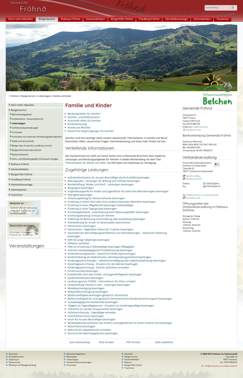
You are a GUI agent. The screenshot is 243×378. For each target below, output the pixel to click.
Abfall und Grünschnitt (23, 141)
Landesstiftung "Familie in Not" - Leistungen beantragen (99, 284)
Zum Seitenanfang (80, 342)
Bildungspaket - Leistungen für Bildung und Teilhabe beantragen (104, 180)
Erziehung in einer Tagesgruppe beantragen (92, 208)
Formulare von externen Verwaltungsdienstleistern (37, 136)
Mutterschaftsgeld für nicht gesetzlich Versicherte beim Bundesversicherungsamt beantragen (120, 298)
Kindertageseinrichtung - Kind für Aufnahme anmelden (98, 267)
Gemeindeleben (95, 19)
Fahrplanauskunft (194, 178)
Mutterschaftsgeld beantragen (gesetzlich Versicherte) (98, 295)
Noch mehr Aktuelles (20, 19)
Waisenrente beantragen (81, 326)
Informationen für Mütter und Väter (86, 162)
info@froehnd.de (200, 126)
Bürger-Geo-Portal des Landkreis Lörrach (32, 145)
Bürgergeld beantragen (81, 187)
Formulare (17, 132)
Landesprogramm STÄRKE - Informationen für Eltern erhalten (102, 281)
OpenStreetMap (193, 176)
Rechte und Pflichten (79, 127)
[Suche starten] (233, 7)
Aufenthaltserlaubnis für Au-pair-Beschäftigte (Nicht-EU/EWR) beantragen (109, 177)
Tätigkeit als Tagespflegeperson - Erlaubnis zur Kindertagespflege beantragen (111, 305)
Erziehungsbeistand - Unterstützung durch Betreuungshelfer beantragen (108, 212)
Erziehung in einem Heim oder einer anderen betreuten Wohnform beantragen (112, 201)
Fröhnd (14, 96)
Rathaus (128, 362)
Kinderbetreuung (77, 124)
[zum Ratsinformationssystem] (24, 238)
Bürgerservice (47, 19)
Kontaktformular (193, 129)
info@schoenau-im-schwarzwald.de (202, 195)
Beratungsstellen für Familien (84, 113)
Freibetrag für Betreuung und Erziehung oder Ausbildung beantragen (106, 219)
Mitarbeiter (72, 356)
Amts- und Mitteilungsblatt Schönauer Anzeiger (35, 159)
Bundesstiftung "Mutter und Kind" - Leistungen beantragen (101, 184)
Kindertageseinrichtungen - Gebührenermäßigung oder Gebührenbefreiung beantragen (117, 260)
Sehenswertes (202, 19)
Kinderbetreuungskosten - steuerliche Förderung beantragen (102, 253)
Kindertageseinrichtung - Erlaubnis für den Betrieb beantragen (103, 264)
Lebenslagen (44, 96)
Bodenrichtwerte (20, 154)
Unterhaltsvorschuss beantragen (86, 316)
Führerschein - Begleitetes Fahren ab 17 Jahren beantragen (100, 229)
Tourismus (223, 19)
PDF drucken (134, 342)
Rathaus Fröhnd (70, 19)
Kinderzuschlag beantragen (83, 270)
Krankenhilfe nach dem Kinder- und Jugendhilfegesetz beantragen (105, 274)
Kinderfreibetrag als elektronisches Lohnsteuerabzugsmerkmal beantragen (109, 257)
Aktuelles (128, 353)
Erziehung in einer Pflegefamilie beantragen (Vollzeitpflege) (100, 205)
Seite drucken (106, 342)
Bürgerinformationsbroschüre (26, 150)
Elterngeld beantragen (80, 194)
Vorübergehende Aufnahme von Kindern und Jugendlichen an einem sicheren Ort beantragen (120, 322)
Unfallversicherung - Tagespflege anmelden (92, 312)
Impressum (14, 359)
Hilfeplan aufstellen (78, 243)
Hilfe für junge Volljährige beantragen (89, 239)
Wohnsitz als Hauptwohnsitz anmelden (89, 329)
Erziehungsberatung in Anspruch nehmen (91, 215)
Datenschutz (14, 362)
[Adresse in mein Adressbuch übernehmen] (217, 166)
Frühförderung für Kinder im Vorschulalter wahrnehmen (99, 222)
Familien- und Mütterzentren (84, 117)
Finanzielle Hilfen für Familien (84, 120)
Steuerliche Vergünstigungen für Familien (91, 131)
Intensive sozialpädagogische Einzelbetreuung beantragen (100, 250)
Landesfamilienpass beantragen (85, 277)
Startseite (13, 353)
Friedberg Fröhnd (149, 19)
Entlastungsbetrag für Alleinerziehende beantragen (96, 198)
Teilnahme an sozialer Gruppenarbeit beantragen (95, 309)
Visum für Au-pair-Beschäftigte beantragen (91, 319)
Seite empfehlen (164, 342)
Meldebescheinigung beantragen (86, 288)
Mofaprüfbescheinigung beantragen (88, 291)
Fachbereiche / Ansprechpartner (27, 119)
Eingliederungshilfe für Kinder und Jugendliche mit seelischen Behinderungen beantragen (118, 191)
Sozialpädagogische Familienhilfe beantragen (93, 302)
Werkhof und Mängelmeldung (22, 365)
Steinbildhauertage (176, 19)
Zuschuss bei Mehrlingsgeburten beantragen (93, 333)
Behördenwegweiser (22, 114)
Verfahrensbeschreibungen (25, 127)
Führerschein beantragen (82, 225)
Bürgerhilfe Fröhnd (122, 19)
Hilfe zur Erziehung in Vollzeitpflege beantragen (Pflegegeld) (101, 246)
